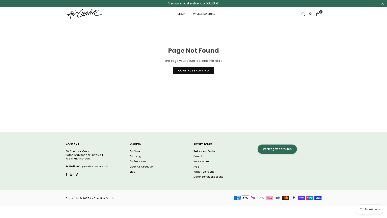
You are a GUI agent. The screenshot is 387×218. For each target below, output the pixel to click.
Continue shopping (193, 70)
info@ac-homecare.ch (92, 166)
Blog (133, 172)
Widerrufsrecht (204, 172)
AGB (196, 167)
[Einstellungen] (310, 14)
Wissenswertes (204, 14)
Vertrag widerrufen (277, 149)
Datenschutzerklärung (209, 177)
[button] (317, 14)
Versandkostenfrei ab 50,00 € (193, 3)
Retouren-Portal (204, 151)
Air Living (135, 156)
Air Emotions (138, 161)
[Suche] (303, 14)
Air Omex (136, 151)
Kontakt (199, 156)
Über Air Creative (141, 167)
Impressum (201, 161)
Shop (181, 14)
